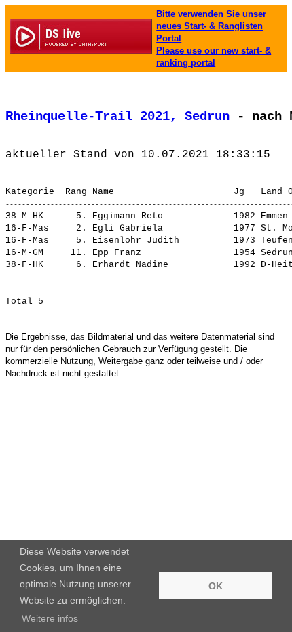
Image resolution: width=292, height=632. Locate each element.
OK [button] (215, 585)
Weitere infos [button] (50, 618)
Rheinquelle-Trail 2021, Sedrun (117, 116)
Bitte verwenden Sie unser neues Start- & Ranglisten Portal (211, 26)
